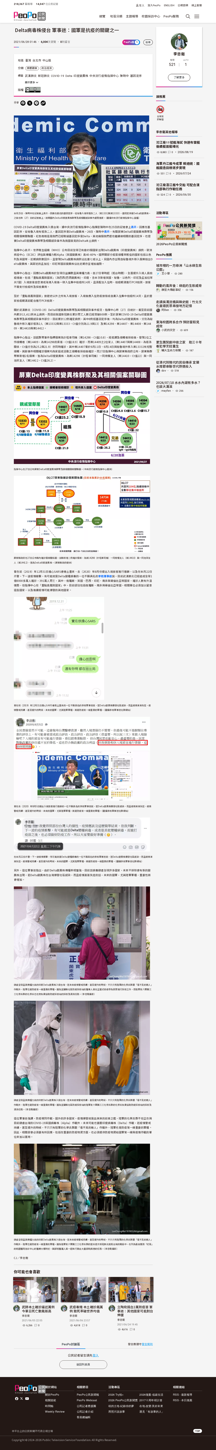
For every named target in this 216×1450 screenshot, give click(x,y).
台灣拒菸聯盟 (160, 118)
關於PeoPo (52, 1394)
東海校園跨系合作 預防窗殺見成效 (177, 324)
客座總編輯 (84, 1417)
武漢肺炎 (31, 76)
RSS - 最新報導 (182, 1394)
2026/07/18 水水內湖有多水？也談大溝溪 (178, 384)
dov (163, 370)
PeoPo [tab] (71, 1344)
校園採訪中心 (151, 16)
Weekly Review (55, 1411)
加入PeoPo (154, 5)
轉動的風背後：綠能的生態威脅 (179, 285)
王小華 (165, 273)
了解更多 (179, 77)
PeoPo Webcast (87, 1400)
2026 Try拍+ (116, 1394)
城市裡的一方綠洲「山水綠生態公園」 (179, 267)
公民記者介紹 (85, 1411)
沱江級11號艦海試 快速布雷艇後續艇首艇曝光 (178, 145)
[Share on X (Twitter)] (29, 103)
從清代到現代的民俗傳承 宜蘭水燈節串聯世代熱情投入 (177, 364)
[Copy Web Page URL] (43, 103)
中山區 (47, 60)
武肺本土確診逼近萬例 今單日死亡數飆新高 (38, 1309)
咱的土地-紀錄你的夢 (121, 1406)
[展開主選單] (196, 16)
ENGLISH (169, 5)
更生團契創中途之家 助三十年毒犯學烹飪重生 (179, 344)
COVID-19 (57, 76)
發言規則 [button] (147, 1344)
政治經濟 (47, 68)
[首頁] (30, 16)
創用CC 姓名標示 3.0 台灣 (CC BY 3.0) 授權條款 (33, 89)
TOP (197, 1431)
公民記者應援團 (86, 1406)
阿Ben (165, 310)
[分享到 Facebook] (22, 103)
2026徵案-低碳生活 (151, 1394)
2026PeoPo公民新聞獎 (171, 244)
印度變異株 (81, 76)
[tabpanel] (83, 1355)
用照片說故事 (116, 1411)
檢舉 (148, 42)
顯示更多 (30, 82)
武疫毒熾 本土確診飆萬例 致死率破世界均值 (86, 1309)
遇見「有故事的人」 (151, 1411)
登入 (141, 5)
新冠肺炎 (44, 76)
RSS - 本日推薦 (182, 1400)
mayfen (166, 390)
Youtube (27, 1398)
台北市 (36, 60)
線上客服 (197, 5)
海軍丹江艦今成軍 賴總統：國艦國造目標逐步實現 (177, 166)
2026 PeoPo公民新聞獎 (123, 1400)
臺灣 (28, 60)
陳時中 (124, 76)
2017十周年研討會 (150, 1400)
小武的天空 (168, 330)
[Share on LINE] (36, 103)
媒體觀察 (32, 68)
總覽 (102, 16)
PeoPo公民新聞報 (88, 1394)
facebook (17, 1398)
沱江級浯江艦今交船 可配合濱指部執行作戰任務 (177, 187)
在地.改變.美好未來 (151, 1406)
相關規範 (50, 1400)
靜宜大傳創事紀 (171, 289)
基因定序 (136, 76)
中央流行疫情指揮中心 (104, 76)
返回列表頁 (83, 1364)
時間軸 (49, 1406)
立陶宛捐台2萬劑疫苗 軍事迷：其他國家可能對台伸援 (135, 1311)
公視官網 (183, 5)
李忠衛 (26, 1315)
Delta (68, 76)
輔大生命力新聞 (171, 350)
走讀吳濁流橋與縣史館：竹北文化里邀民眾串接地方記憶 (179, 303)
